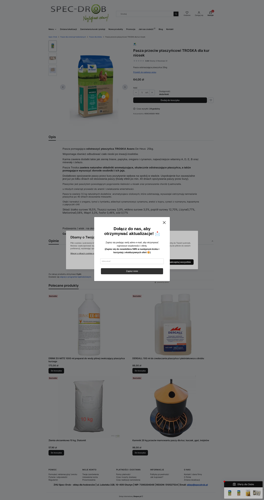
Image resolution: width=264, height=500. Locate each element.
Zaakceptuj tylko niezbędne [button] (120, 262)
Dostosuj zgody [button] (151, 262)
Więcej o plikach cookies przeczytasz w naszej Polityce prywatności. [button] (101, 253)
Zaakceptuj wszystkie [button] (179, 262)
